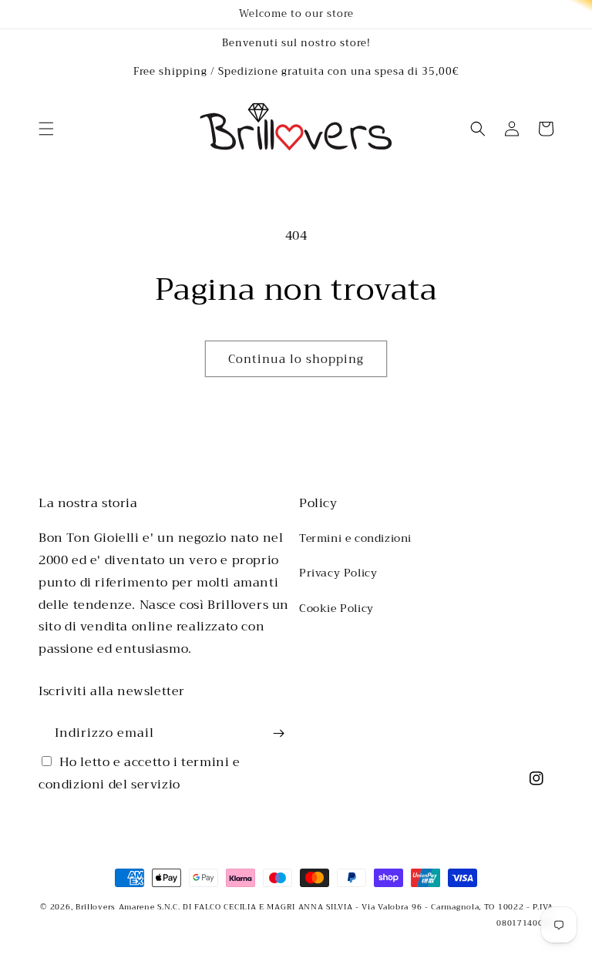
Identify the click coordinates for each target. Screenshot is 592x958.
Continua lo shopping (296, 359)
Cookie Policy (336, 608)
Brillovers (96, 906)
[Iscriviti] (278, 733)
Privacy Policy (338, 572)
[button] (46, 129)
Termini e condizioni (355, 538)
